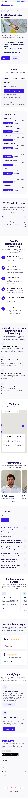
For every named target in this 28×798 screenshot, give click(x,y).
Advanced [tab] (14, 78)
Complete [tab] (22, 78)
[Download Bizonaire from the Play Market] (14, 754)
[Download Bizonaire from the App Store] (6, 754)
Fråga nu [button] (15, 58)
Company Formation (11, 114)
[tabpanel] (14, 93)
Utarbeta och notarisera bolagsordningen (12, 362)
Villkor (9, 795)
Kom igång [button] (5, 58)
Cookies (5, 795)
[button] (14, 91)
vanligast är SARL (19, 348)
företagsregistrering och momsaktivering (11, 390)
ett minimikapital (9, 375)
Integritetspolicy (16, 795)
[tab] (14, 530)
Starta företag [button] (9, 729)
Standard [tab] (5, 78)
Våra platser (5, 1)
